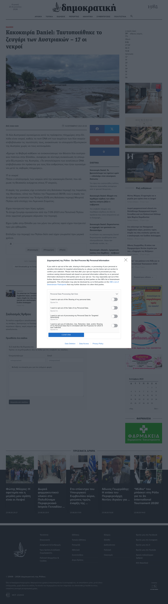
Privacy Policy (98, 344)
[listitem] (84, 294)
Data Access (84, 344)
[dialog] (84, 302)
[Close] (126, 260)
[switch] (114, 299)
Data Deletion (70, 344)
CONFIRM (66, 335)
